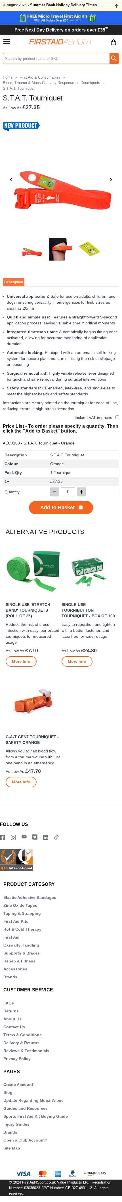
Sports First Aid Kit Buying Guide (35, 1116)
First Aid (11, 937)
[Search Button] (114, 58)
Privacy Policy (17, 1058)
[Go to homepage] (61, 42)
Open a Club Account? (25, 1140)
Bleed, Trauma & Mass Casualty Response (38, 83)
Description (13, 282)
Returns (11, 1011)
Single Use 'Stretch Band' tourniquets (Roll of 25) (28, 610)
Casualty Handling (21, 945)
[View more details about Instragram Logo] (13, 837)
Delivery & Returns (21, 1043)
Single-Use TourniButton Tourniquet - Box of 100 (88, 610)
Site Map (11, 1148)
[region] (33, 571)
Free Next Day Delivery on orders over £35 (61, 30)
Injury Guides (16, 1124)
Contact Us (14, 1027)
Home (7, 77)
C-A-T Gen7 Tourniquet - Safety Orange (32, 740)
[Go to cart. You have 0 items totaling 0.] (113, 46)
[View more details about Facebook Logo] (2, 837)
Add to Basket (57, 507)
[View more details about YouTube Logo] (24, 837)
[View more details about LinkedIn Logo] (45, 837)
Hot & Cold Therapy (22, 929)
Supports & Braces (21, 953)
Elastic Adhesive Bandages (29, 897)
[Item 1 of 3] (61, 179)
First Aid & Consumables (40, 77)
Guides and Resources (25, 1108)
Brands (10, 977)
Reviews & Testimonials (26, 1050)
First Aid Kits (15, 921)
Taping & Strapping (22, 913)
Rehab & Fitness (19, 961)
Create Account (18, 1084)
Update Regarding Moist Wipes (33, 1100)
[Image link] (34, 837)
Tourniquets (90, 83)
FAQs (8, 1003)
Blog (7, 1092)
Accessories (15, 969)
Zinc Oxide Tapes (20, 905)
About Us (12, 1019)
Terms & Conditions (22, 1035)
